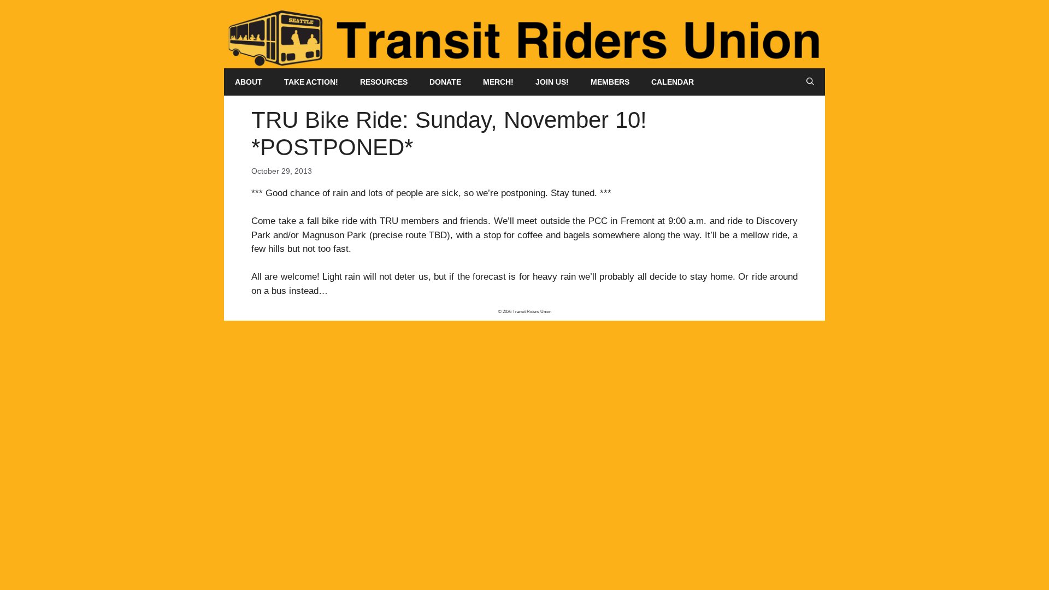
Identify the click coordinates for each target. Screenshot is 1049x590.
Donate (445, 82)
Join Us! (552, 82)
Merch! (498, 82)
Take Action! (311, 82)
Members (610, 82)
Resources (384, 82)
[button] (810, 82)
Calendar (672, 82)
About (248, 82)
